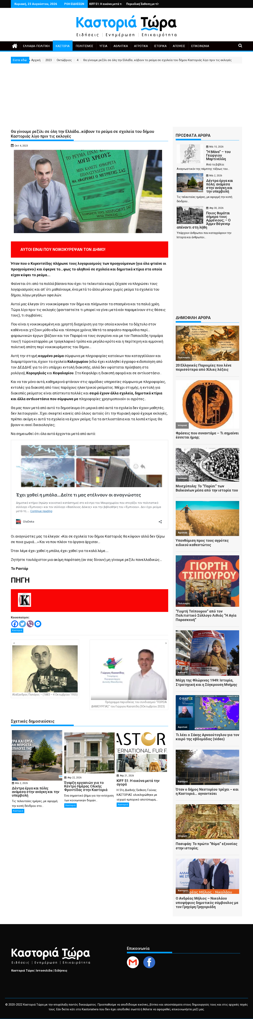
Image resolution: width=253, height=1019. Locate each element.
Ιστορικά (160, 46)
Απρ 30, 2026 (216, 208)
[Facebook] (14, 623)
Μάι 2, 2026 (21, 783)
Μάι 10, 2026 (216, 146)
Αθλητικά (120, 46)
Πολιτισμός (84, 46)
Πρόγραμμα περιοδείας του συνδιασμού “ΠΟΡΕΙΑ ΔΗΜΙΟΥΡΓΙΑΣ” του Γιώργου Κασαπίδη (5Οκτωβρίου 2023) (129, 704)
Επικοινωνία (200, 46)
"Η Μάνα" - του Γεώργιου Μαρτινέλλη (149, 4)
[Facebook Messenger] (37, 623)
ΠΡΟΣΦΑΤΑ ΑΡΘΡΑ (193, 135)
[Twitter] (22, 623)
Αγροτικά (141, 46)
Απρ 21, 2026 (127, 775)
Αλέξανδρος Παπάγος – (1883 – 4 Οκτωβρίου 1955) (45, 694)
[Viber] (30, 623)
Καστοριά (63, 46)
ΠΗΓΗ (20, 580)
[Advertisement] (126, 93)
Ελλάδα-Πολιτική (36, 46)
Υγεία (103, 46)
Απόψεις (179, 46)
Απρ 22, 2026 (74, 777)
